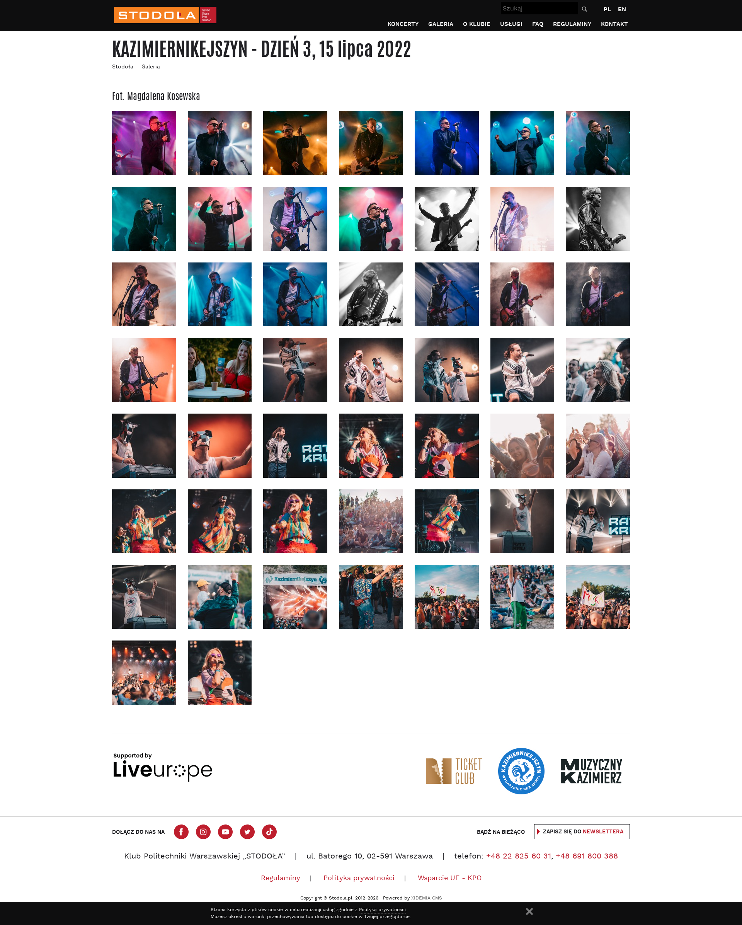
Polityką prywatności (382, 910)
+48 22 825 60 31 (518, 856)
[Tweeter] (247, 831)
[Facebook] (181, 831)
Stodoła (122, 67)
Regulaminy (572, 24)
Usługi (511, 24)
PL (607, 9)
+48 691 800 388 (587, 856)
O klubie (476, 24)
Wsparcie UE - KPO (450, 878)
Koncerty (403, 24)
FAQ (537, 24)
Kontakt (614, 24)
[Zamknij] (529, 911)
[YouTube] (225, 831)
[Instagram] (203, 831)
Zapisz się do (583, 831)
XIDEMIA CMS (426, 898)
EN (622, 9)
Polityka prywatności (359, 878)
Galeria (440, 24)
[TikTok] (269, 831)
